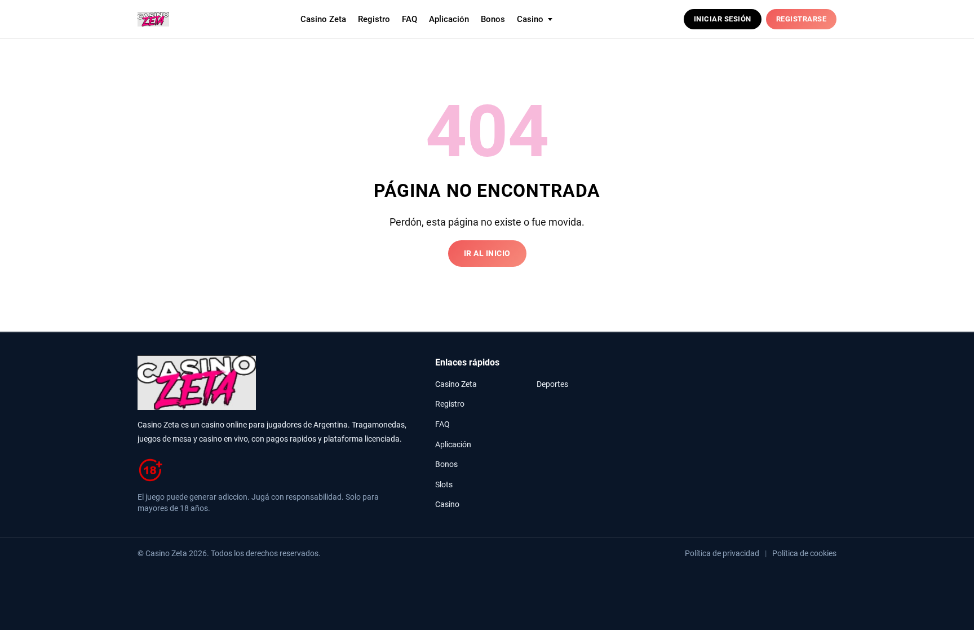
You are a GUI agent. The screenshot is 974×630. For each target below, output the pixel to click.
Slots (444, 485)
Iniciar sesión (722, 19)
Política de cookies (804, 553)
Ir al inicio (487, 253)
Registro (374, 19)
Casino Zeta (323, 19)
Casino (447, 504)
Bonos (493, 19)
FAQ (409, 19)
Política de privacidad (722, 553)
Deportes (552, 384)
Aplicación (449, 19)
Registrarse (801, 19)
